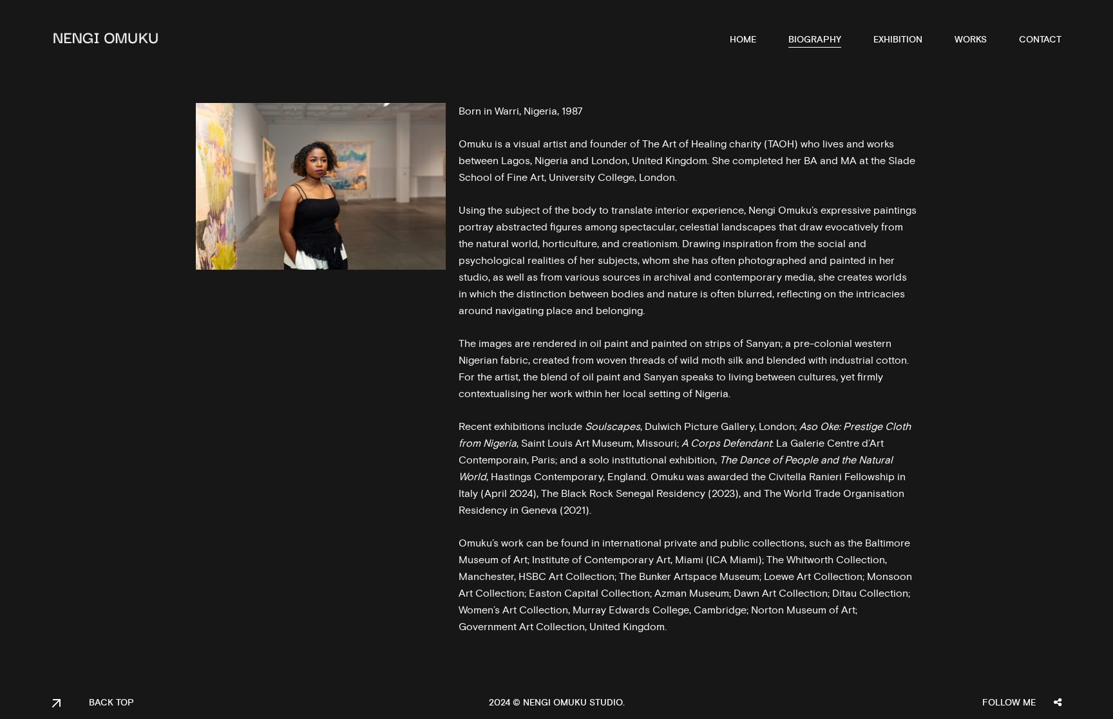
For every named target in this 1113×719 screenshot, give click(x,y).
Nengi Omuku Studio (573, 703)
